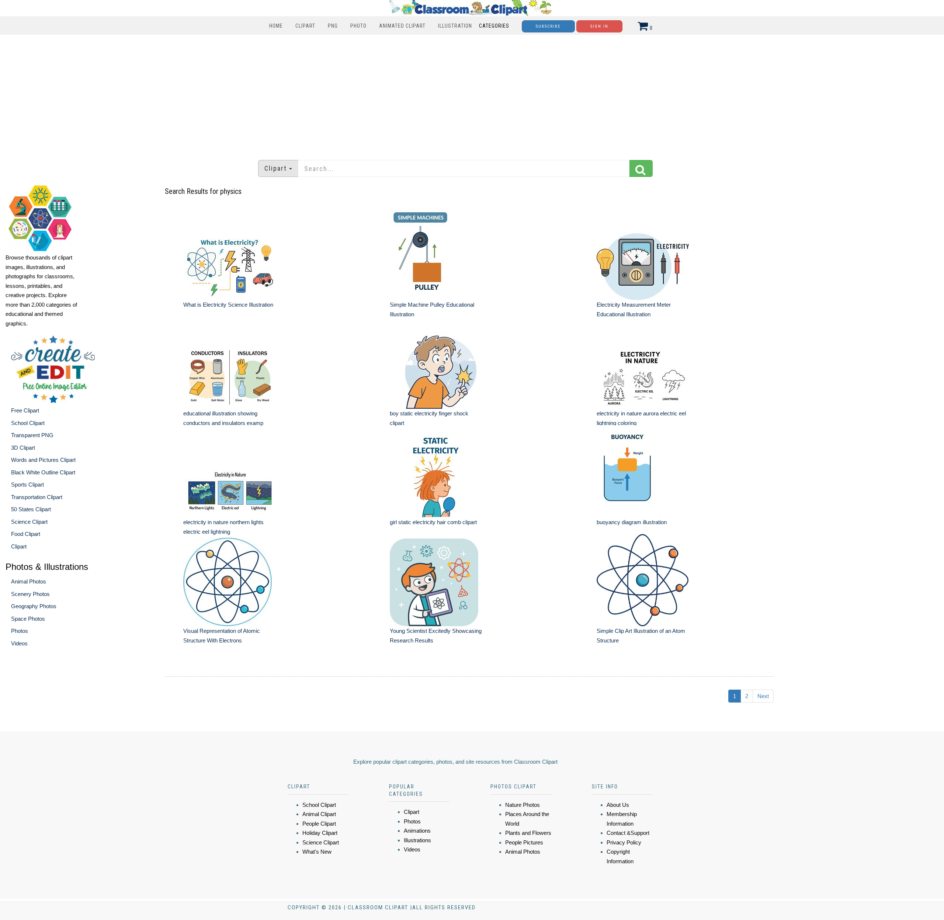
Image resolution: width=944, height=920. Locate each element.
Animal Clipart (319, 814)
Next (763, 696)
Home (276, 26)
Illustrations (417, 840)
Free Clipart (25, 410)
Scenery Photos (30, 594)
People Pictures (524, 842)
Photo (358, 26)
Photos (19, 631)
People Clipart (319, 823)
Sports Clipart (27, 484)
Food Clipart (25, 534)
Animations (417, 830)
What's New (317, 851)
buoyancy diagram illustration (632, 522)
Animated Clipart (402, 26)
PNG (333, 26)
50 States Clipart (31, 509)
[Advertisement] (472, 93)
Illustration (455, 26)
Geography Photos (33, 606)
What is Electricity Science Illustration (228, 305)
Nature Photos (522, 805)
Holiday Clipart (319, 833)
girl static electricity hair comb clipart (433, 522)
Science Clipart (29, 522)
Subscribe (548, 26)
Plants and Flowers (528, 833)
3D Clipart (23, 448)
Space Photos (28, 619)
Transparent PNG (32, 435)
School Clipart (28, 423)
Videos (19, 643)
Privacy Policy (624, 842)
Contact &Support (628, 833)
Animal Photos (28, 581)
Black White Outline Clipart (43, 472)
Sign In (599, 26)
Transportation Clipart (36, 497)
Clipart (305, 26)
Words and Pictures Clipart (43, 460)
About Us (618, 805)
